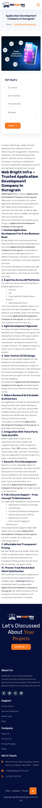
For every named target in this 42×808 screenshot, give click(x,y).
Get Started (20, 647)
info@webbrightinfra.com (17, 771)
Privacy (25, 791)
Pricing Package (8, 744)
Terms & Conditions (9, 711)
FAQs (3, 721)
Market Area (6, 716)
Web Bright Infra (23, 581)
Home (8, 24)
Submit (11, 126)
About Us (5, 734)
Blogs (3, 749)
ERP (18, 448)
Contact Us (6, 739)
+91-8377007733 (13, 776)
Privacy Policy (7, 706)
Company (16, 791)
